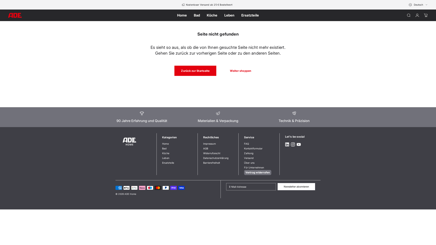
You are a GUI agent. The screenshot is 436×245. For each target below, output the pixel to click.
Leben (165, 158)
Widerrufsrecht (211, 153)
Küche (165, 153)
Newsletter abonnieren (296, 186)
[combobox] (418, 5)
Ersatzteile (168, 162)
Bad (164, 148)
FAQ (246, 143)
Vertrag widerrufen (257, 172)
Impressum (209, 143)
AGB (205, 148)
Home (165, 143)
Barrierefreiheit (211, 162)
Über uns (249, 162)
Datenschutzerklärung (216, 158)
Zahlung (248, 153)
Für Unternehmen (254, 167)
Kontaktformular (253, 148)
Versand (249, 158)
